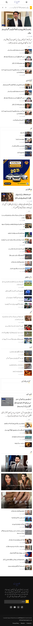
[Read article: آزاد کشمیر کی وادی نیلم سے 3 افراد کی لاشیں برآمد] (28, 121)
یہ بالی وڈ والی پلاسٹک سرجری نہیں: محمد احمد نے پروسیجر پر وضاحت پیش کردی (15, 546)
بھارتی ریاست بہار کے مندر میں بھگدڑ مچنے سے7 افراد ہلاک (17, 268)
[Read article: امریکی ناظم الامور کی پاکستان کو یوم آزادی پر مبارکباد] (28, 525)
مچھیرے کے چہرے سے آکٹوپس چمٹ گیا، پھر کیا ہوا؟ (18, 518)
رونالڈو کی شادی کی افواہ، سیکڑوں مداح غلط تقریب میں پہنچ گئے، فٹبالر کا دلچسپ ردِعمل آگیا (14, 559)
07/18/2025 (20, 374)
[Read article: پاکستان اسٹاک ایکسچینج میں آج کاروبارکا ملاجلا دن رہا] (28, 353)
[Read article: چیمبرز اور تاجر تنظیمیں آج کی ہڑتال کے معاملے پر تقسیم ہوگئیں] (28, 360)
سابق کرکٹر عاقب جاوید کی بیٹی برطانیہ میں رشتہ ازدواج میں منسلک (17, 540)
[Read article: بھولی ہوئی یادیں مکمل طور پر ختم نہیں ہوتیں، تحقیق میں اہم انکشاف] (28, 292)
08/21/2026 (20, 287)
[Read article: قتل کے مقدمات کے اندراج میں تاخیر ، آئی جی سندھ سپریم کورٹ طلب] (28, 51)
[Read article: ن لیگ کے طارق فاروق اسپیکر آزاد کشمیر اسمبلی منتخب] (28, 64)
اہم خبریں (3, 25)
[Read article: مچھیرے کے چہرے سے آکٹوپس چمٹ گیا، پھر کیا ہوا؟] (28, 519)
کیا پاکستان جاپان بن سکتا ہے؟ (20, 152)
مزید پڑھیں (28, 46)
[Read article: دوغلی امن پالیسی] (28, 134)
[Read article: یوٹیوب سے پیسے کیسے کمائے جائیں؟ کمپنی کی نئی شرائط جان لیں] (28, 554)
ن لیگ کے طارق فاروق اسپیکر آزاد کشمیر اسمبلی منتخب (21, 7)
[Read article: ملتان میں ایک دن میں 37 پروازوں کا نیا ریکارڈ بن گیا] (28, 438)
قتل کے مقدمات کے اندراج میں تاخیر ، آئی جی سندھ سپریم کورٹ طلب (16, 50)
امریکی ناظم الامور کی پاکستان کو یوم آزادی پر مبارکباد (18, 524)
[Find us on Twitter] (18, 607)
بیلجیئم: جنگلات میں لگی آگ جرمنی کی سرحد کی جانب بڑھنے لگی (17, 255)
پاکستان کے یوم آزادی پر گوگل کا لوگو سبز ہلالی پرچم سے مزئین (14, 298)
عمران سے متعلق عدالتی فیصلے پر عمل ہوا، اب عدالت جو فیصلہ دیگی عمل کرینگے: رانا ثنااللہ (14, 57)
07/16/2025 (22, 155)
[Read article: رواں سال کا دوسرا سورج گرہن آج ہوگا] (28, 444)
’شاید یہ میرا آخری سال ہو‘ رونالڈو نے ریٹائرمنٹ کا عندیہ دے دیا (17, 249)
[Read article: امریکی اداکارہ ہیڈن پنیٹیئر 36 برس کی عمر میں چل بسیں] (28, 263)
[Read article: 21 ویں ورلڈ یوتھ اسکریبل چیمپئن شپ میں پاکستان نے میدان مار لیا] (28, 567)
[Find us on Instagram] (11, 607)
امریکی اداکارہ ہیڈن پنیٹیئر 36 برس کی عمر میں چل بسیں (18, 262)
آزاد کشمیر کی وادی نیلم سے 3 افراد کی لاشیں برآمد (19, 120)
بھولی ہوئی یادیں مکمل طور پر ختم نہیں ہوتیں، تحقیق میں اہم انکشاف (14, 291)
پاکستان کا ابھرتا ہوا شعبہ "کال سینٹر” (20, 139)
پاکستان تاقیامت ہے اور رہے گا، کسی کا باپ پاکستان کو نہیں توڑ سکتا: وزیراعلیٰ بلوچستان (14, 423)
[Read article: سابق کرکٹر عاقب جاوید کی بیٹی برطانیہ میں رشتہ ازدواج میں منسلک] (28, 541)
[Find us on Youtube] (14, 607)
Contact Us (29, 623)
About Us (23, 623)
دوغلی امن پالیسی (22, 133)
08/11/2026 (22, 562)
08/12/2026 (22, 549)
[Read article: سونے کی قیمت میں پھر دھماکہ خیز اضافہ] (28, 373)
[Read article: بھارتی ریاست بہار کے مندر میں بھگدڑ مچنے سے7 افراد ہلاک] (28, 270)
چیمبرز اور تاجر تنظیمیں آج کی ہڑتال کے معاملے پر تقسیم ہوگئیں (14, 358)
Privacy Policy (16, 623)
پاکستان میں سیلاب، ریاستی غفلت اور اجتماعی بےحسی (18, 146)
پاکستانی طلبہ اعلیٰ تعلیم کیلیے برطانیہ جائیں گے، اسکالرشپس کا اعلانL (14, 304)
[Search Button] (6, 2)
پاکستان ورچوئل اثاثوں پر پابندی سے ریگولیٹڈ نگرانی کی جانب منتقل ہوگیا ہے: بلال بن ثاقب (14, 85)
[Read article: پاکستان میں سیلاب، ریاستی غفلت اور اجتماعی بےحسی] (28, 147)
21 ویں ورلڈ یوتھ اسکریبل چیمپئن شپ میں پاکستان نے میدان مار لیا (16, 566)
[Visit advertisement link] (16, 173)
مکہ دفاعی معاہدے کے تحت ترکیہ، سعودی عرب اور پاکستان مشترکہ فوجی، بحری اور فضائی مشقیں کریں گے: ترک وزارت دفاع (22, 403)
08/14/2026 (20, 300)
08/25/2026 (29, 36)
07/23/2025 (20, 354)
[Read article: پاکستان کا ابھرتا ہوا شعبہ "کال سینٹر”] (28, 140)
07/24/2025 (21, 148)
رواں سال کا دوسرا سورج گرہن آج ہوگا (20, 443)
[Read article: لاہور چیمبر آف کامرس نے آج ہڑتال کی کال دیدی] (28, 366)
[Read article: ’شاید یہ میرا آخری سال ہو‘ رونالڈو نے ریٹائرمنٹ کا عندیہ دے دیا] (28, 250)
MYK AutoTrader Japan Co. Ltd (25, 620)
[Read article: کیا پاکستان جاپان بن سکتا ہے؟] (28, 153)
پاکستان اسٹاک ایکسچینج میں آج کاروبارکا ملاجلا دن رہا (16, 352)
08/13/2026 (20, 307)
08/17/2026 (22, 220)
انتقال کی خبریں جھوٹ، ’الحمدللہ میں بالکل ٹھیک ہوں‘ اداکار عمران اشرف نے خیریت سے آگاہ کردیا (17, 467)
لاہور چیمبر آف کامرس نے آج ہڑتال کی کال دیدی (16, 365)
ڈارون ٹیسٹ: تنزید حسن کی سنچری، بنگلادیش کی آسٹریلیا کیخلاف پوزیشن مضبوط (12, 333)
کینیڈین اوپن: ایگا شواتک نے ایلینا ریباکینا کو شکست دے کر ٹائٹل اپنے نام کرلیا (12, 339)
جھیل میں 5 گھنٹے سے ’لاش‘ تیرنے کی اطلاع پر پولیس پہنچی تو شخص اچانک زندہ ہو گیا (15, 430)
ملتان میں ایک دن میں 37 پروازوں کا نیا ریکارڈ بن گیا (18, 437)
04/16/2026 (22, 135)
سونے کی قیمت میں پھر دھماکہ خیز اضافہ (18, 371)
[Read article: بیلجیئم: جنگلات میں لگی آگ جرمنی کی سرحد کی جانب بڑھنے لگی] (28, 256)
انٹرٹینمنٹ (3, 194)
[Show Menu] (26, 2)
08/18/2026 (29, 201)
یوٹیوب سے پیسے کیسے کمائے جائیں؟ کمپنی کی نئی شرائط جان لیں (17, 553)
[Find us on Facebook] (22, 607)
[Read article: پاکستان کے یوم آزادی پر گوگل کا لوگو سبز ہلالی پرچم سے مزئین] (28, 299)
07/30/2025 (21, 142)
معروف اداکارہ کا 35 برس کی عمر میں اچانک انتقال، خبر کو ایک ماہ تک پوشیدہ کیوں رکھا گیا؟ (18, 485)
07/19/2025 (20, 361)
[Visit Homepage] (16, 2)
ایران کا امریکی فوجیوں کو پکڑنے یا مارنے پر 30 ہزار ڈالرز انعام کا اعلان (16, 233)
